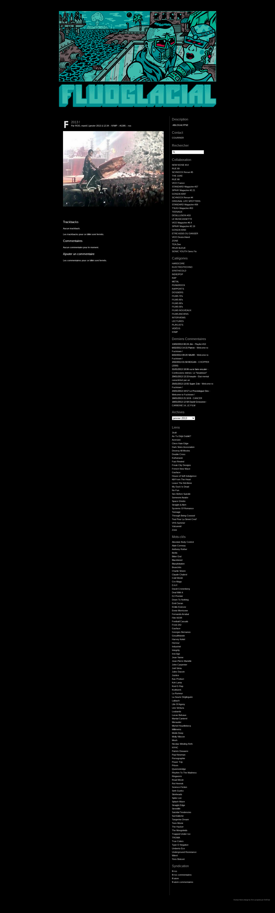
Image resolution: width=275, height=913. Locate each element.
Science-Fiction (179, 787)
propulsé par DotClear (262, 900)
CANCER (197, 398)
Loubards (176, 711)
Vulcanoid (176, 526)
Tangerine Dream (180, 819)
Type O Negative (180, 845)
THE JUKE (177, 176)
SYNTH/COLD (179, 270)
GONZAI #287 (179, 194)
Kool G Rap (177, 686)
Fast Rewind (178, 461)
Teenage (176, 512)
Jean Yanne (177, 657)
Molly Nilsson (178, 736)
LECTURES (178, 321)
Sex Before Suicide (181, 494)
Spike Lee (177, 798)
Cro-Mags (177, 581)
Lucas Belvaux (179, 715)
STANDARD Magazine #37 (185, 186)
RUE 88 (176, 179)
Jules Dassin (178, 671)
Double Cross (178, 454)
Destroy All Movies (181, 450)
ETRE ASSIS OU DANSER (185, 233)
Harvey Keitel (178, 639)
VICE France (178, 183)
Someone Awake (180, 497)
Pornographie (178, 758)
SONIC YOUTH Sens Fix (184, 251)
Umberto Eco (178, 848)
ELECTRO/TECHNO (182, 267)
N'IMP (114, 125)
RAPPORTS (178, 289)
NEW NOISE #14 (180, 165)
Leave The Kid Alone (182, 483)
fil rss (174, 871)
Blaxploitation (178, 563)
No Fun (175, 490)
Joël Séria (177, 668)
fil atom (175, 878)
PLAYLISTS (177, 325)
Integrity (176, 650)
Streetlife (176, 808)
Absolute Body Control (183, 542)
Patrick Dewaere (180, 751)
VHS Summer (178, 523)
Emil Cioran (177, 603)
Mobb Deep (177, 733)
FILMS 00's (177, 306)
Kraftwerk (176, 690)
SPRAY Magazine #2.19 (183, 226)
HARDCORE (178, 263)
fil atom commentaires (182, 882)
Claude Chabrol (179, 574)
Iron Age (176, 654)
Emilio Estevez (179, 607)
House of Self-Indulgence (184, 476)
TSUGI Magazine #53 (182, 208)
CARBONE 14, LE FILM (183, 405)
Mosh (174, 740)
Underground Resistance (184, 852)
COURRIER (178, 138)
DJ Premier (177, 596)
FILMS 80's (177, 299)
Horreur (176, 643)
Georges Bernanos (181, 632)
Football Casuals (180, 621)
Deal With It (177, 592)
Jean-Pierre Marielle (181, 661)
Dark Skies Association (183, 447)
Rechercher (180, 145)
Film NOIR (177, 618)
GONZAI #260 (179, 230)
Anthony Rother (179, 549)
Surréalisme (178, 816)
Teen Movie (177, 823)
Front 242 (176, 625)
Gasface (176, 472)
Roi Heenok (177, 783)
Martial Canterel (179, 718)
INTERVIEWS (178, 317)
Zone (174, 530)
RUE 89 (176, 168)
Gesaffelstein (178, 635)
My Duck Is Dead (180, 486)
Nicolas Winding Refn (182, 744)
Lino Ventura (178, 708)
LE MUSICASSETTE (182, 219)
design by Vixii (249, 900)
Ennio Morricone (180, 610)
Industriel (176, 646)
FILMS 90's (177, 303)
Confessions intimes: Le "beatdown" (189, 373)
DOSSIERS (177, 292)
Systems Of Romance (183, 508)
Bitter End (176, 556)
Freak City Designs (181, 465)
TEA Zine (176, 244)
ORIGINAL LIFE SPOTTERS (186, 201)
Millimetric (176, 729)
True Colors (178, 841)
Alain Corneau (179, 545)
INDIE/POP (177, 274)
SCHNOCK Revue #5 (182, 172)
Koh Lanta (177, 682)
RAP (174, 278)
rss (129, 125)
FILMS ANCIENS (180, 314)
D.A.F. (175, 585)
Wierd (175, 855)
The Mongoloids (179, 830)
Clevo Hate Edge (180, 443)
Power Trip (177, 762)
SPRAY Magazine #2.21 (183, 190)
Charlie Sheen (179, 571)
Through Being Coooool (183, 515)
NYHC (175, 747)
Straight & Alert (179, 505)
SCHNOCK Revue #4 (182, 197)
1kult (174, 432)
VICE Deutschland (181, 237)
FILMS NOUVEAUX (181, 310)
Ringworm (177, 776)
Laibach (176, 700)
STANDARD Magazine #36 (185, 204)
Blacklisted (177, 560)
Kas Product (178, 679)
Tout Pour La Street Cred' (184, 519)
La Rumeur (177, 693)
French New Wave (181, 469)
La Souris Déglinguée (182, 697)
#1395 (123, 125)
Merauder (176, 722)
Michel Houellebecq (181, 726)
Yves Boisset (178, 859)
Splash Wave (178, 801)
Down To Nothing (180, 599)
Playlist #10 (200, 344)
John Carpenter (179, 664)
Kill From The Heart (181, 479)
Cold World (177, 578)
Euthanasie (177, 458)
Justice (175, 675)
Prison (175, 765)
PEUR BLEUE (179, 248)
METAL (175, 281)
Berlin (174, 553)
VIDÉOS (176, 328)
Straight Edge (178, 805)
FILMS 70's (177, 296)
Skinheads (177, 794)
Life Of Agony (178, 704)
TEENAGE (177, 212)
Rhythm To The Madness (184, 772)
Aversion (176, 440)
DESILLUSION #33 (181, 215)
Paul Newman (178, 755)
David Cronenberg (181, 589)
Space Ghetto (178, 501)
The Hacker (178, 827)
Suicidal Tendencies (181, 812)
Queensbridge (179, 769)
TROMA (176, 837)
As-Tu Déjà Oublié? (181, 436)
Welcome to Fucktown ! (183, 394)
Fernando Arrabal (180, 614)
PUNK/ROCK (178, 285)
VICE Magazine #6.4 (182, 222)
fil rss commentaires (182, 875)
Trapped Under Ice (181, 834)
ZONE (175, 241)
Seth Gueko (178, 791)
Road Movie (178, 780)
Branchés (176, 567)
